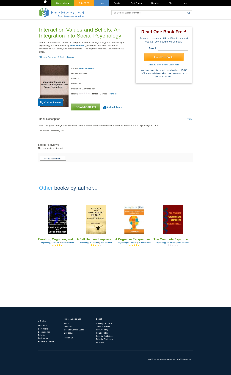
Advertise (100, 342)
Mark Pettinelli (77, 45)
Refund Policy (102, 333)
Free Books (43, 326)
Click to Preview (52, 102)
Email (152, 48)
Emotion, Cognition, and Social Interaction (57, 239)
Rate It (113, 93)
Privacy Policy (102, 330)
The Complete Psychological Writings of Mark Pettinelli (173, 239)
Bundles (155, 3)
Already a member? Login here (163, 64)
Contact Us (68, 333)
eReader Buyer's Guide (74, 330)
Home (66, 323)
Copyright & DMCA (104, 323)
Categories (62, 3)
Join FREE (84, 3)
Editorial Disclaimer (104, 339)
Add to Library (114, 107)
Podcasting (43, 338)
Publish (117, 3)
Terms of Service (103, 327)
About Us (68, 327)
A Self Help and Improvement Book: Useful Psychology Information (96, 239)
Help (185, 3)
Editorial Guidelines (104, 336)
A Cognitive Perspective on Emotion (134, 239)
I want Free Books (163, 57)
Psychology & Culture (50, 243)
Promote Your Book (46, 341)
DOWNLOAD (83, 106)
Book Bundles (44, 332)
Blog (171, 3)
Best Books (136, 3)
